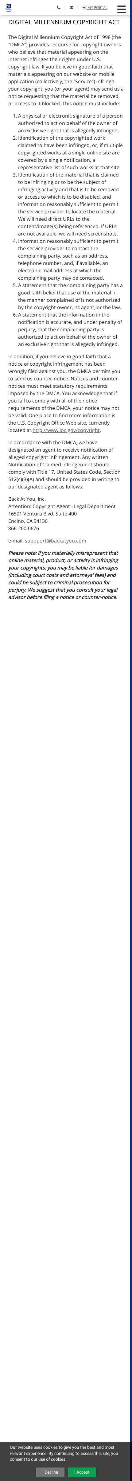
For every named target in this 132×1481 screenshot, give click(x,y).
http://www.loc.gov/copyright (66, 430)
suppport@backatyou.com (55, 540)
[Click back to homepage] (6, 7)
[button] (121, 9)
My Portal (97, 7)
